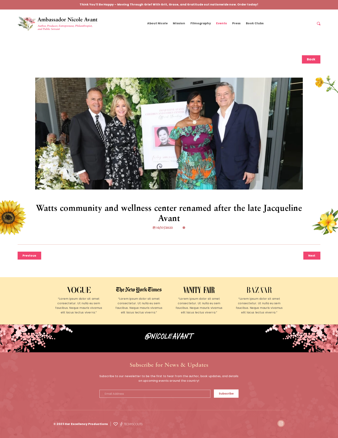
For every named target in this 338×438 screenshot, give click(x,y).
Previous (29, 255)
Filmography (200, 23)
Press (236, 23)
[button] (318, 23)
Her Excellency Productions (86, 424)
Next (311, 255)
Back (311, 59)
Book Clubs (255, 23)
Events (221, 23)
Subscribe (226, 393)
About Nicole (157, 23)
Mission (179, 23)
